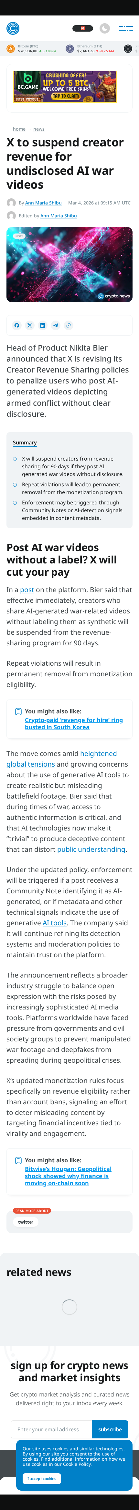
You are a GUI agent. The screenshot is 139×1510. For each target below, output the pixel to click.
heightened (98, 753)
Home (19, 129)
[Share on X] (30, 325)
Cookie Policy (77, 1464)
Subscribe (110, 1429)
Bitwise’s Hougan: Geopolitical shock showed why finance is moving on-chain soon (68, 1176)
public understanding (91, 849)
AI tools (55, 922)
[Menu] (126, 28)
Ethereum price (90, 48)
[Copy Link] (68, 325)
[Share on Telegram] (55, 325)
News (39, 129)
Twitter (25, 1222)
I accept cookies (41, 1478)
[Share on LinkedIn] (43, 325)
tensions (41, 764)
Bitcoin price (31, 48)
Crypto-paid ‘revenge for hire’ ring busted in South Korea (74, 723)
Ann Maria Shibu (43, 203)
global (17, 764)
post (27, 589)
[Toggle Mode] (105, 28)
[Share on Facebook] (17, 325)
